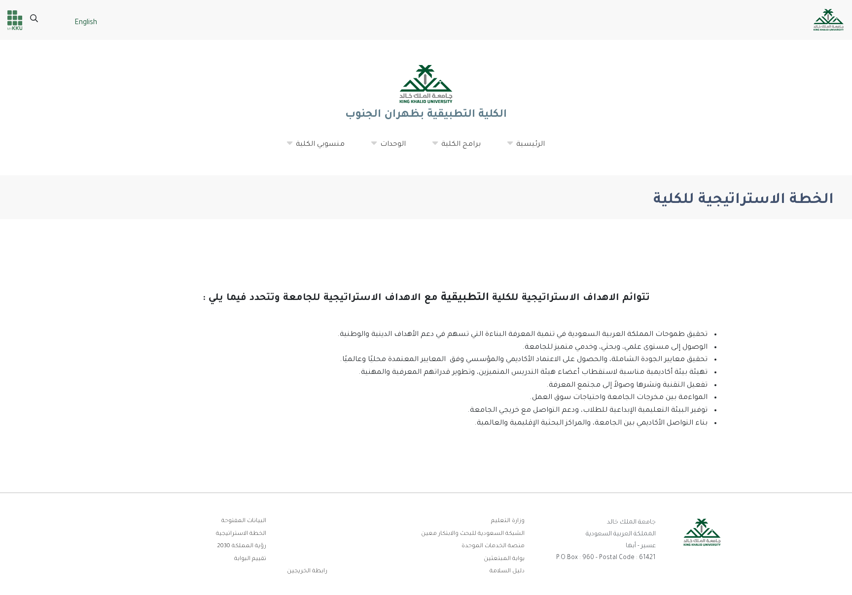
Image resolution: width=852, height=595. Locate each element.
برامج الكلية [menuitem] (456, 149)
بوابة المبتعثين (504, 559)
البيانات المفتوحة (243, 521)
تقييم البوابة (250, 559)
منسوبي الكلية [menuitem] (315, 149)
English (85, 23)
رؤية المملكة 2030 (241, 546)
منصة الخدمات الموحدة (493, 546)
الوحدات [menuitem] (388, 149)
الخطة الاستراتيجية (241, 534)
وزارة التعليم (508, 521)
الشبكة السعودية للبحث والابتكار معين (473, 534)
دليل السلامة (507, 571)
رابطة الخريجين (307, 571)
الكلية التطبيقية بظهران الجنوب (426, 115)
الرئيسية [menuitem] (525, 149)
